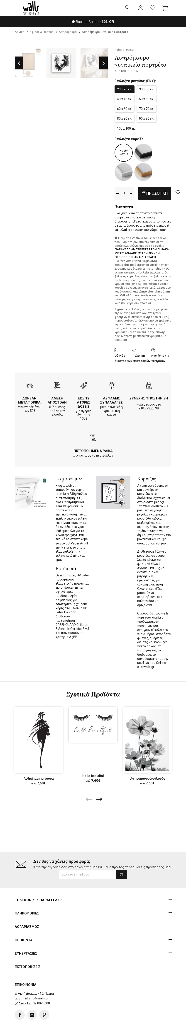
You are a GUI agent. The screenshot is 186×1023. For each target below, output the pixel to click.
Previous (19, 63)
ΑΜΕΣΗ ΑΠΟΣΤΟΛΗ (57, 400)
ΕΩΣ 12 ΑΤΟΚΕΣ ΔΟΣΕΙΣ (83, 402)
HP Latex (83, 575)
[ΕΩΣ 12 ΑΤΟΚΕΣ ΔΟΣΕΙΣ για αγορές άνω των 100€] (83, 386)
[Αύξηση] (131, 193)
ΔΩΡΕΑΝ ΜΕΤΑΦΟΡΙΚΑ (29, 400)
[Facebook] (20, 1015)
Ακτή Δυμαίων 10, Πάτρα (36, 993)
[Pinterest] (44, 1015)
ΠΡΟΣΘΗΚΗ (156, 193)
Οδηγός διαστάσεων (123, 358)
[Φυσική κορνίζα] (143, 172)
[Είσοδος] (140, 8)
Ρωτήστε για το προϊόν (160, 358)
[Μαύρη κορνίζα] (143, 153)
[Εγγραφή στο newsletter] (121, 874)
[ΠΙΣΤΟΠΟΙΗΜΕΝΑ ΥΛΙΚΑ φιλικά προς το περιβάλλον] (93, 439)
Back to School (94, 22)
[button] (18, 8)
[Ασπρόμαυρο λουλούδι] (147, 740)
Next (103, 63)
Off (107, 22)
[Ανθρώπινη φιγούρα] (38, 740)
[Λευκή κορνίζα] (124, 172)
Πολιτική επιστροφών (141, 358)
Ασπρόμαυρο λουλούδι (147, 778)
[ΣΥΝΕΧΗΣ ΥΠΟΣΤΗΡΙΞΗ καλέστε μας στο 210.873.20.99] (148, 386)
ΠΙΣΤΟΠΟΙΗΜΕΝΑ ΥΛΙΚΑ (93, 451)
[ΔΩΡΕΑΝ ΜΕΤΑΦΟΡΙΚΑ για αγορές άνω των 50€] (29, 386)
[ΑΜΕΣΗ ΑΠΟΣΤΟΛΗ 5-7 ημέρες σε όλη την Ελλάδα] (57, 386)
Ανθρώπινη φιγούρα (39, 778)
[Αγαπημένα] (153, 8)
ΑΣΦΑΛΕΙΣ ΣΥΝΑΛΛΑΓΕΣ (111, 400)
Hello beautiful (93, 776)
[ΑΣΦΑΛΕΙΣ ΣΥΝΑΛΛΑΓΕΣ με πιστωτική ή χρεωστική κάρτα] (111, 386)
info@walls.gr (39, 998)
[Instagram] (32, 1015)
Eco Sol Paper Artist (74, 543)
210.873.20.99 (149, 408)
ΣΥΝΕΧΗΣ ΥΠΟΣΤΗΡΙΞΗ (149, 398)
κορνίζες (144, 494)
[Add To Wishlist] (177, 192)
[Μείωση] (117, 193)
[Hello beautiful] (93, 725)
